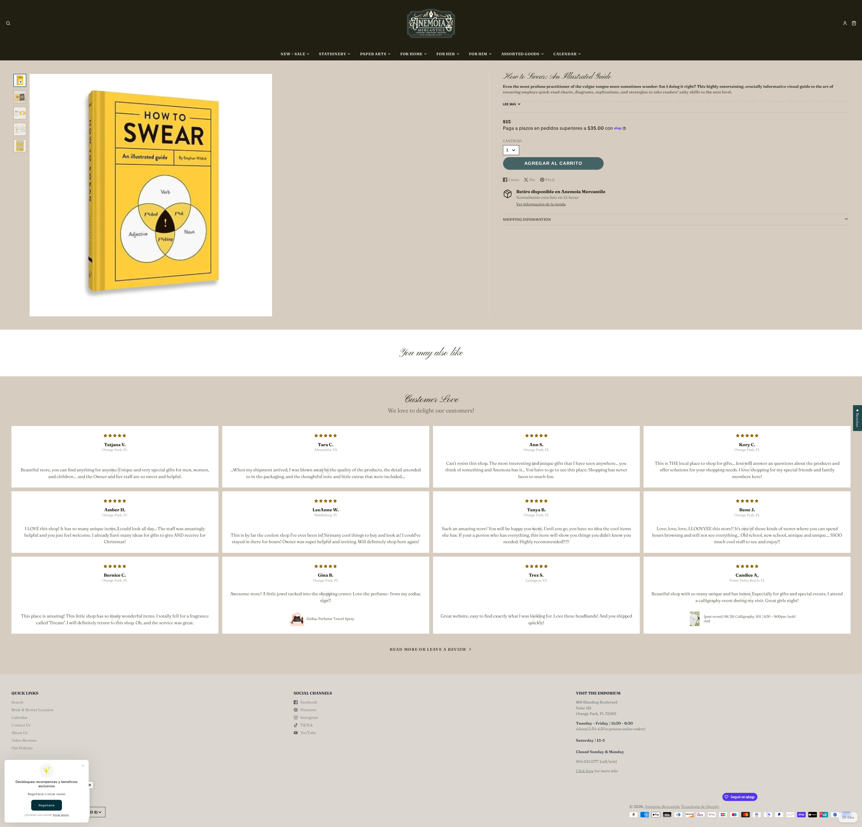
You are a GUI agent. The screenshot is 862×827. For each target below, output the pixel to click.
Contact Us (21, 725)
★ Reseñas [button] (857, 418)
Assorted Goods (520, 54)
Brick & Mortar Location (32, 709)
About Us (19, 732)
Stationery (332, 54)
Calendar (565, 54)
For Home (411, 54)
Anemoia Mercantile (662, 806)
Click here (585, 770)
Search (17, 702)
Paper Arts (373, 54)
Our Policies (22, 747)
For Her (445, 54)
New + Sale (293, 54)
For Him (478, 54)
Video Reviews (24, 740)
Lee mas (509, 104)
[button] (89, 785)
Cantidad (512, 141)
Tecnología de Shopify (700, 806)
